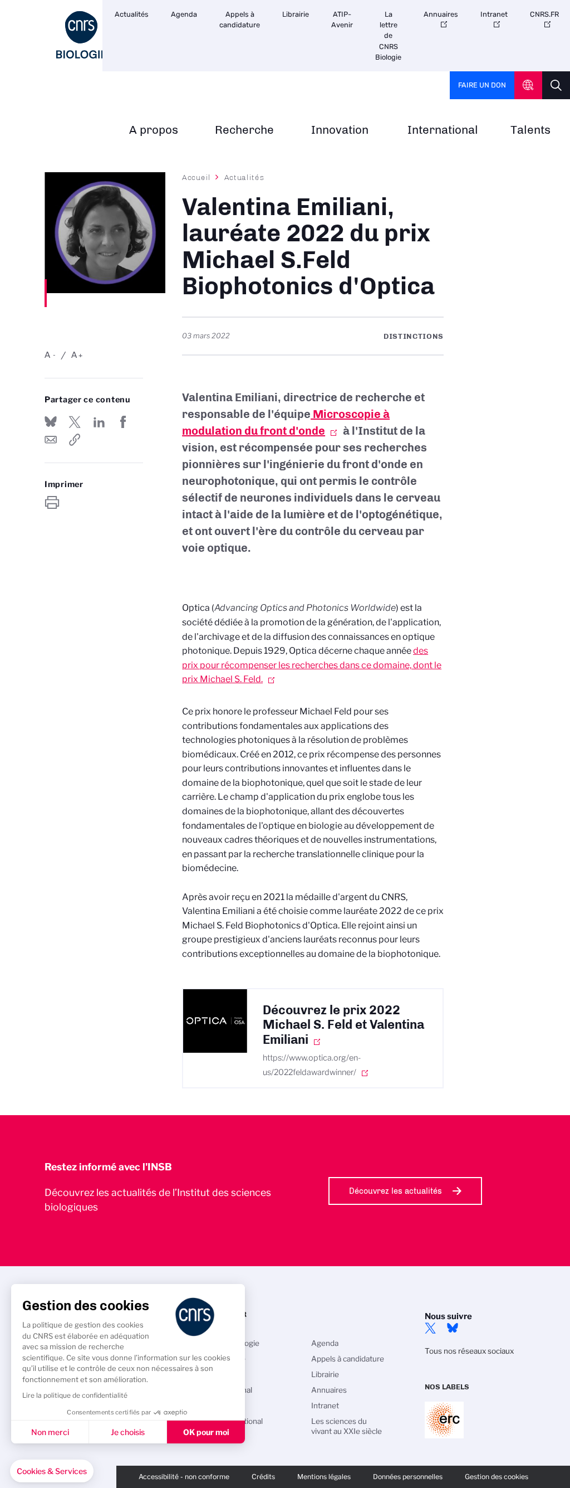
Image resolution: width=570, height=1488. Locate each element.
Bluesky (452, 1328)
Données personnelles (408, 1476)
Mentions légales (324, 1476)
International (442, 130)
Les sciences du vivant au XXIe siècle (346, 1426)
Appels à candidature (239, 19)
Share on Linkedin (99, 422)
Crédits (263, 1476)
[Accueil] (81, 35)
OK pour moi (206, 1432)
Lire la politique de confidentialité (74, 1395)
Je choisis (128, 1432)
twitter (430, 1328)
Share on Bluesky (51, 422)
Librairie (295, 14)
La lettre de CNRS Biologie (388, 35)
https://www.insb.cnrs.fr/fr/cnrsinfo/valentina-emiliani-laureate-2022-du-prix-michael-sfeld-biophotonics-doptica (74, 440)
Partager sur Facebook (123, 422)
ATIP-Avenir (342, 19)
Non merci (50, 1432)
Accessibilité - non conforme (184, 1476)
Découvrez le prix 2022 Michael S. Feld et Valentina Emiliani (343, 1025)
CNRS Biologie (233, 1343)
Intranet (494, 14)
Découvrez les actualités (395, 1191)
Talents (530, 130)
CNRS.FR (544, 14)
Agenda (184, 14)
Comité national (235, 1421)
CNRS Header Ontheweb (528, 85)
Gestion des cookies (496, 1476)
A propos (153, 130)
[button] (52, 1471)
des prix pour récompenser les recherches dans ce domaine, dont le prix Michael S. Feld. (311, 664)
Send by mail (51, 440)
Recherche (244, 130)
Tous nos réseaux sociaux (469, 1350)
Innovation (339, 130)
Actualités (132, 14)
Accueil (196, 177)
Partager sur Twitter (74, 422)
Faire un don (482, 85)
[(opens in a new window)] (215, 1021)
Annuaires (441, 14)
